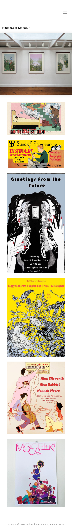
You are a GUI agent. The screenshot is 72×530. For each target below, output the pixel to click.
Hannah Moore (16, 28)
